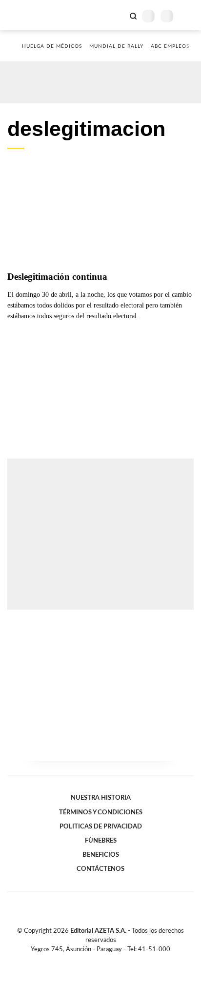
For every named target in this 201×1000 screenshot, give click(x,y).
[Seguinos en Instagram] (117, 960)
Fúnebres (101, 841)
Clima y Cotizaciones (116, 15)
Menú (187, 16)
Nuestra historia (101, 798)
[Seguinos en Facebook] (86, 960)
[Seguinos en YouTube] (107, 960)
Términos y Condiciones (100, 812)
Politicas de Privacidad (101, 826)
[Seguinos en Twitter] (96, 960)
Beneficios (100, 855)
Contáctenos (100, 869)
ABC (25, 15)
